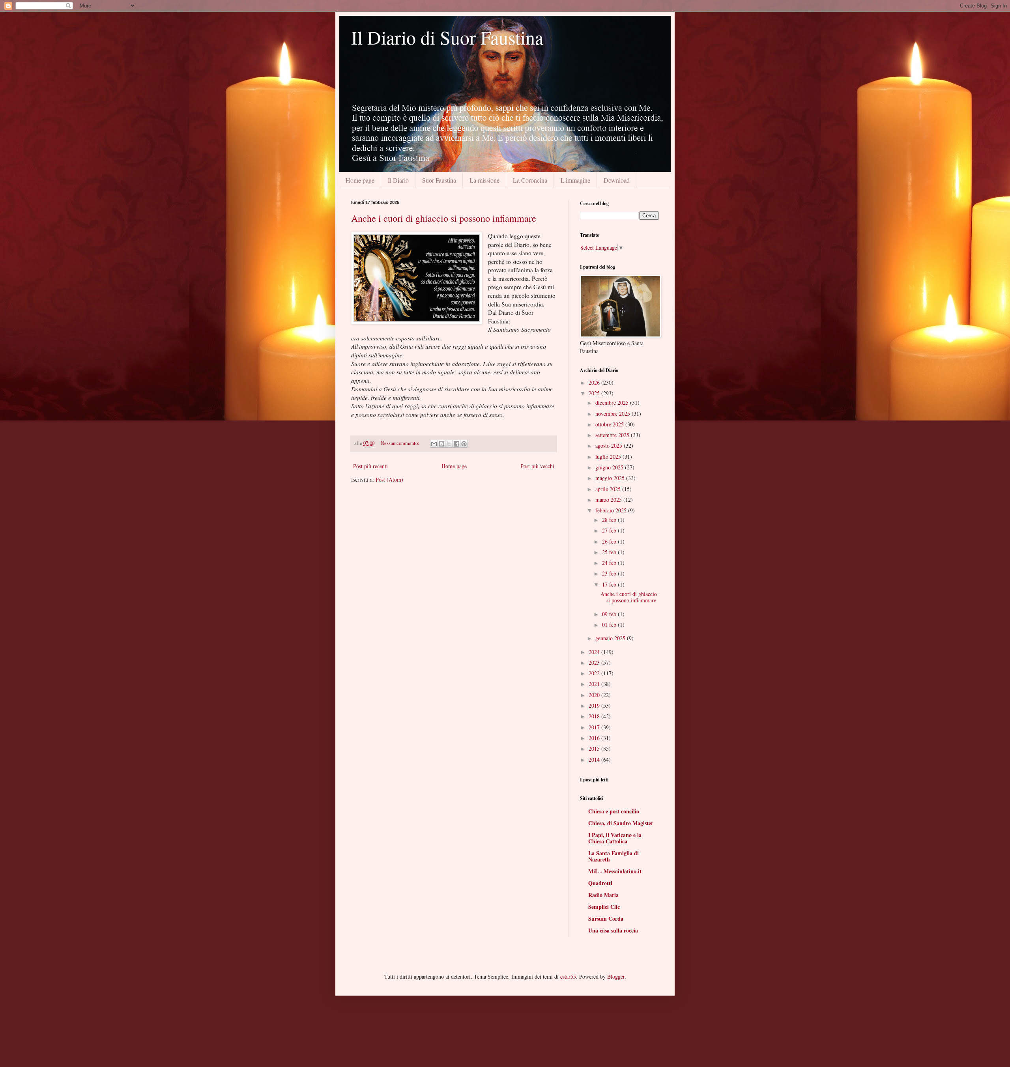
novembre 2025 (613, 413)
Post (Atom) (389, 479)
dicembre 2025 (612, 402)
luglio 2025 (609, 456)
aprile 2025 (608, 489)
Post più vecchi (537, 466)
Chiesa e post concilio (613, 811)
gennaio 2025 (611, 638)
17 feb (610, 584)
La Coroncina (530, 180)
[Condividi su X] (449, 444)
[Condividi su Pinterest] (464, 444)
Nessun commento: (401, 443)
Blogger (616, 976)
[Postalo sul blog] (441, 444)
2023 (595, 662)
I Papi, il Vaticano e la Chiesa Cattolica (615, 838)
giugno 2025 (610, 467)
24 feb (610, 562)
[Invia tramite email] (434, 444)
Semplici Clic (604, 907)
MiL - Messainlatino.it (615, 871)
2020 (595, 695)
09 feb (610, 614)
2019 (595, 705)
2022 (595, 673)
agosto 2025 (609, 445)
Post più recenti (370, 466)
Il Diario (398, 180)
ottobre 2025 (610, 424)
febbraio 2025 (611, 510)
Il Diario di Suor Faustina (447, 37)
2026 (595, 382)
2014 (595, 759)
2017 (595, 727)
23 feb (610, 573)
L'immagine (575, 180)
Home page (360, 180)
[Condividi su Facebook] (456, 444)
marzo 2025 (609, 499)
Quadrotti (600, 883)
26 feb (610, 541)
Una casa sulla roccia (613, 930)
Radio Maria (603, 895)
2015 (595, 748)
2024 (595, 652)
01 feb (610, 624)
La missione (484, 180)
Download (617, 180)
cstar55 (568, 976)
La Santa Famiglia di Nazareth (613, 856)
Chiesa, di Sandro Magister (620, 823)
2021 (595, 684)
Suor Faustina (439, 180)
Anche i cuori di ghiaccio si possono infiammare (443, 218)
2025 (595, 393)
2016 (595, 738)
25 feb (610, 552)
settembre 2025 (613, 435)
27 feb (610, 530)
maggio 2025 (610, 478)
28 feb (610, 519)
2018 (595, 716)
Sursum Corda (605, 918)
